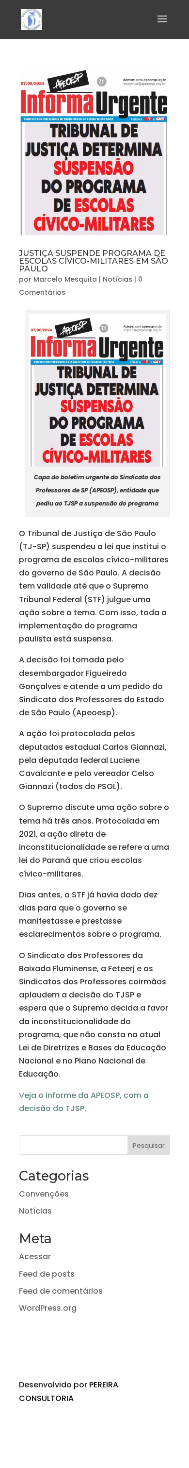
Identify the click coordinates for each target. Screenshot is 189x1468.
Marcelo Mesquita (65, 279)
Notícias (117, 279)
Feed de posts (47, 1274)
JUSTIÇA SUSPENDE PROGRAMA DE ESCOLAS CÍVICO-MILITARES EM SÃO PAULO (93, 261)
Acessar (35, 1256)
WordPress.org (48, 1308)
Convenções (44, 1193)
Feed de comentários (61, 1291)
